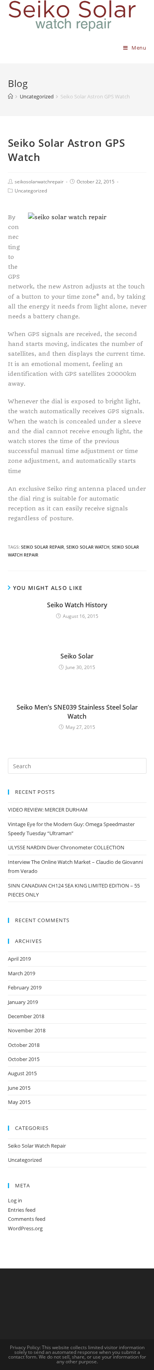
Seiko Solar (77, 656)
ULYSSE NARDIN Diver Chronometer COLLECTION (66, 847)
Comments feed (26, 1218)
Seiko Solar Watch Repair (37, 1145)
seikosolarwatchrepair (39, 181)
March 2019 (21, 973)
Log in (15, 1200)
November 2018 (26, 1030)
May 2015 (19, 1102)
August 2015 (22, 1073)
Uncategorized (31, 190)
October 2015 (23, 1059)
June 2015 (19, 1087)
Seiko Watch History (77, 605)
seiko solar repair (42, 547)
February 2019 (24, 987)
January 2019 (23, 1002)
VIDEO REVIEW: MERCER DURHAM (48, 809)
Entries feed (22, 1209)
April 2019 (19, 958)
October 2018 (23, 1044)
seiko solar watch (87, 547)
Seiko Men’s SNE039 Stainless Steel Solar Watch (77, 711)
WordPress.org (25, 1228)
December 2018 (26, 1016)
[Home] (10, 96)
